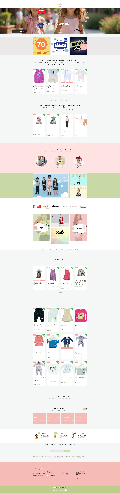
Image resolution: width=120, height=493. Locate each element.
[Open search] (116, 5)
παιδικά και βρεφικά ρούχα (47, 456)
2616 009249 (50, 471)
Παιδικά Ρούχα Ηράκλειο (80, 473)
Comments (45, 420)
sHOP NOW (46, 32)
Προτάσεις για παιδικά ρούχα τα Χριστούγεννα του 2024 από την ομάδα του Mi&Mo (53, 418)
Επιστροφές (64, 472)
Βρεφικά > (55, 216)
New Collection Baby (49, 60)
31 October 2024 (63, 420)
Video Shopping (78, 477)
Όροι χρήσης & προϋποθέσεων (67, 477)
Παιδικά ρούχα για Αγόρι (80, 471)
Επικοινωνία (64, 471)
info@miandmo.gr (51, 472)
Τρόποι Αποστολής (65, 474)
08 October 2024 (78, 420)
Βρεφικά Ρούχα (60, 167)
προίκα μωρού (71, 457)
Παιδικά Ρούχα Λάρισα (80, 472)
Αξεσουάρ (79, 167)
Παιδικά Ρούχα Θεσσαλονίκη (81, 474)
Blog (77, 478)
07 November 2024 (50, 420)
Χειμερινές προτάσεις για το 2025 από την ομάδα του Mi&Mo (67, 418)
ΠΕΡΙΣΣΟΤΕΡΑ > (60, 292)
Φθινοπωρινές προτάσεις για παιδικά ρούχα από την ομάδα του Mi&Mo (81, 418)
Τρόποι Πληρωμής (65, 473)
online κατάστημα (74, 456)
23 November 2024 (36, 420)
